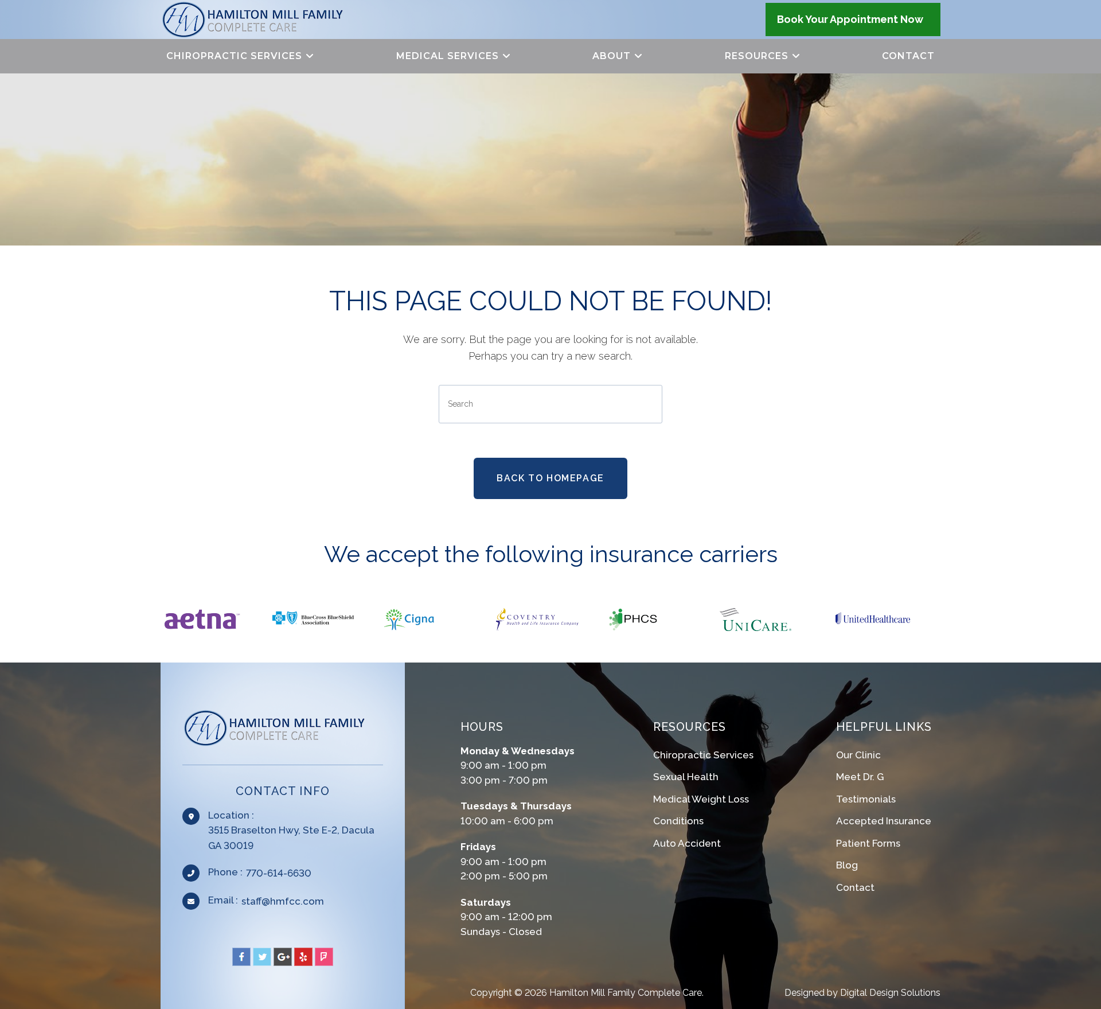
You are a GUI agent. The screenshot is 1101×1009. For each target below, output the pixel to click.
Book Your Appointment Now (850, 19)
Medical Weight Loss (701, 799)
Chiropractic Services (703, 755)
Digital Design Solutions (890, 992)
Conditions (678, 821)
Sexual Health (686, 776)
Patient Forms (868, 843)
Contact (855, 887)
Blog (847, 865)
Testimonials (866, 799)
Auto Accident (687, 843)
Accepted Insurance (883, 821)
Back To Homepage (550, 478)
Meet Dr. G (860, 776)
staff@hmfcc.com (282, 901)
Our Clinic (858, 755)
